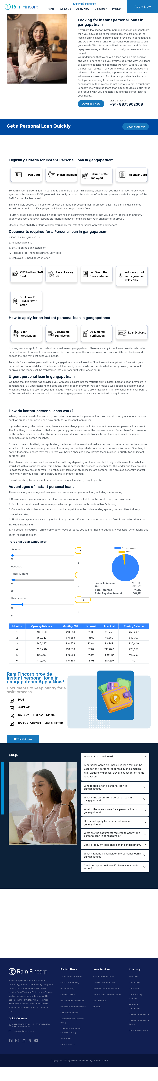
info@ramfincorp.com (23, 1031)
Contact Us (134, 982)
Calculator (101, 8)
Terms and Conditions (71, 976)
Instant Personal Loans (104, 976)
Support (97, 1006)
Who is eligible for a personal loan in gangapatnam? (105, 787)
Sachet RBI (65, 1038)
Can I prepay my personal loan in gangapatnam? (112, 844)
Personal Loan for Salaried (106, 988)
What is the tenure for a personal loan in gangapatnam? (108, 799)
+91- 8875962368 (126, 104)
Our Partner (134, 988)
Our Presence (99, 1000)
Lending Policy (67, 994)
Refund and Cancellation (72, 1000)
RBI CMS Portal (67, 1044)
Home (51, 8)
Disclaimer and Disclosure (73, 1006)
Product (116, 8)
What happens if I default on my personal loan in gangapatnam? (112, 855)
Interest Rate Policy (69, 982)
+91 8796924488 (40, 1024)
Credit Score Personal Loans (107, 994)
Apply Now (82, 8)
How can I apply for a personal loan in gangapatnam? (107, 823)
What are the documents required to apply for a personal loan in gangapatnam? (112, 834)
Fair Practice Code (69, 1012)
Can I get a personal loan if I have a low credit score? (111, 867)
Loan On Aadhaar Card (104, 982)
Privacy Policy (67, 988)
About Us (65, 8)
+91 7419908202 (21, 1026)
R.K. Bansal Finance (138, 1030)
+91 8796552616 (21, 1024)
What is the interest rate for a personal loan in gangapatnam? (111, 811)
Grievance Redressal (139, 1014)
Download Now (91, 103)
